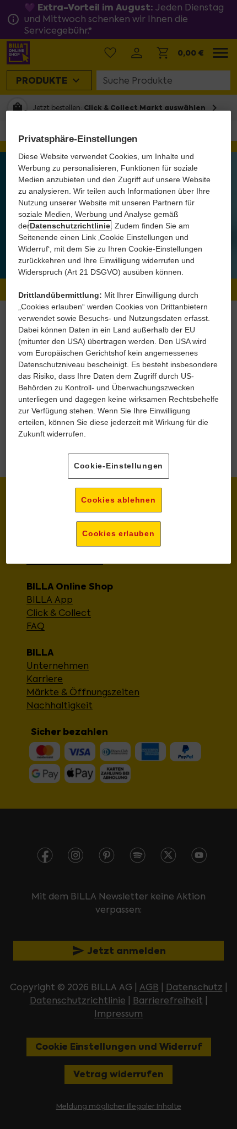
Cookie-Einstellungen (118, 465)
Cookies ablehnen (118, 499)
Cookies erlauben (118, 533)
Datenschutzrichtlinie (70, 225)
